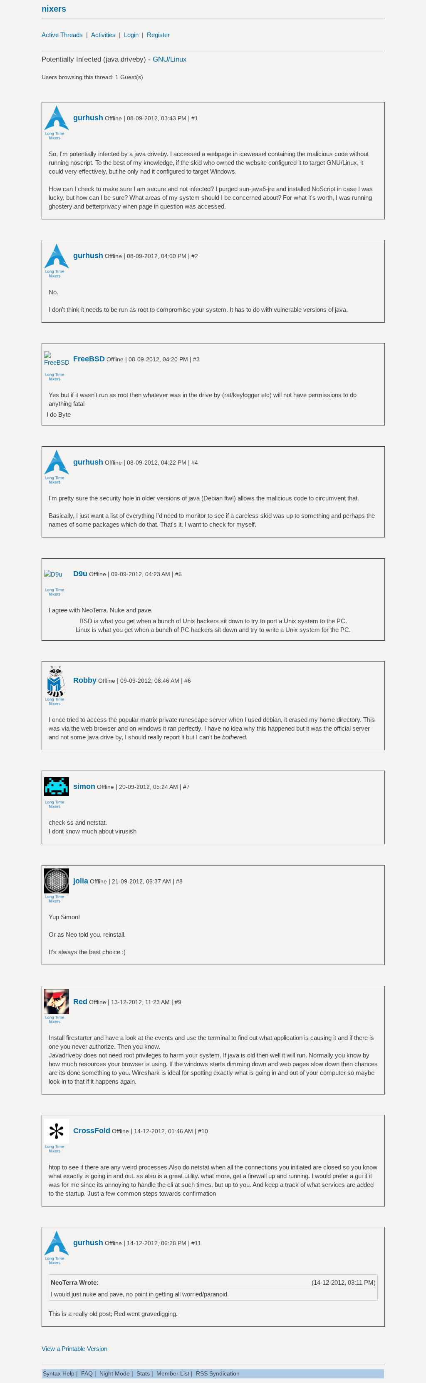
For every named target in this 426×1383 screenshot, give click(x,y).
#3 (196, 359)
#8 (179, 881)
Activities (103, 34)
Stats (143, 1373)
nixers (54, 8)
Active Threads (62, 34)
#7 (186, 787)
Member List (172, 1373)
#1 (194, 118)
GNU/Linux (170, 59)
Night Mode (114, 1373)
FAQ (87, 1373)
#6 (187, 680)
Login (131, 34)
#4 (194, 462)
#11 (196, 1243)
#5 (178, 574)
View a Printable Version (74, 1348)
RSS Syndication (218, 1373)
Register (158, 34)
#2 (194, 256)
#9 (178, 1002)
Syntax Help (58, 1373)
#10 (203, 1131)
